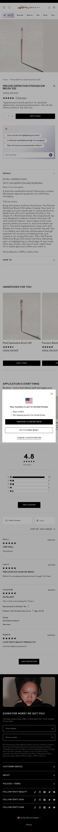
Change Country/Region (29, 438)
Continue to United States (29, 422)
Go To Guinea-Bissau (29, 430)
